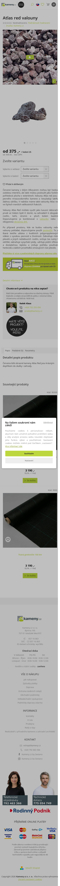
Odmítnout (48, 422)
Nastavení (29, 460)
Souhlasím (29, 453)
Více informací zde (13, 446)
